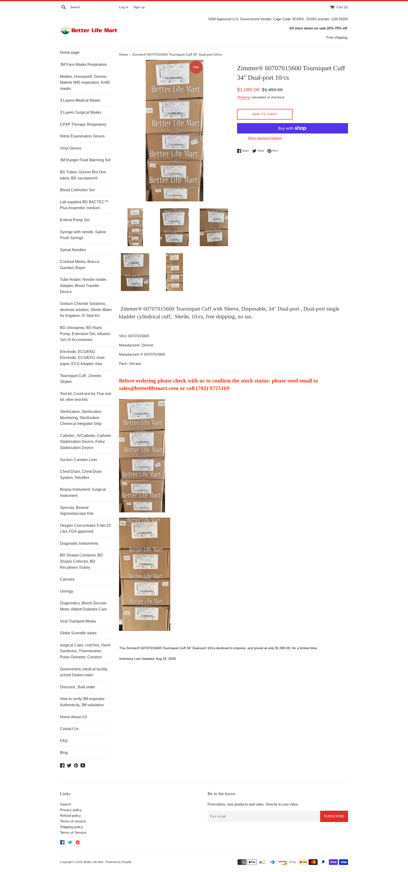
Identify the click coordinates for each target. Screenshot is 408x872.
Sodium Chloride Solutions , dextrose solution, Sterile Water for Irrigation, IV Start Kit (86, 310)
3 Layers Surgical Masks (80, 112)
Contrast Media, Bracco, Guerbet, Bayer (80, 265)
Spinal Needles (73, 250)
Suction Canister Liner (78, 460)
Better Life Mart (94, 862)
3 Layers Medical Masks (80, 100)
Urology (66, 591)
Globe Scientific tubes (78, 633)
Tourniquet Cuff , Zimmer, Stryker (81, 379)
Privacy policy (71, 810)
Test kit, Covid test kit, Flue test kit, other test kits (85, 397)
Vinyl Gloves (70, 148)
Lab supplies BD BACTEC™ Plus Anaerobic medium (84, 205)
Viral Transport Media (78, 621)
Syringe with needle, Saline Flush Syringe (83, 235)
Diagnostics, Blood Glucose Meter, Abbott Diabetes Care (83, 606)
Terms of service (73, 821)
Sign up (139, 7)
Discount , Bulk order (77, 687)
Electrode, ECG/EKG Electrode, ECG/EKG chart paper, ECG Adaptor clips (82, 358)
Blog (64, 753)
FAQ (64, 741)
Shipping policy (71, 827)
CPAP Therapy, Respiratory (83, 124)
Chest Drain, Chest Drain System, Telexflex (81, 474)
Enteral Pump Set (74, 220)
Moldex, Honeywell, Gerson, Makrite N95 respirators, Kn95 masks (85, 83)
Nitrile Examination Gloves (82, 136)
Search (65, 804)
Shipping (243, 97)
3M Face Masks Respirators (83, 64)
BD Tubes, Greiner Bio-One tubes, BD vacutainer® (83, 175)
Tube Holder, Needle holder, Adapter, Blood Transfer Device (83, 286)
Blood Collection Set (77, 190)
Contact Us (69, 729)
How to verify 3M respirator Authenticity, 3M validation (82, 702)
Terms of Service (73, 832)
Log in (123, 7)
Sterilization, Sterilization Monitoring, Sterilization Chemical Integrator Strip (81, 418)
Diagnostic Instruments (79, 543)
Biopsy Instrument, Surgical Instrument (83, 492)
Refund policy (70, 816)
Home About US (73, 717)
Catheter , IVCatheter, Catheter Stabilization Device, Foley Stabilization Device (85, 442)
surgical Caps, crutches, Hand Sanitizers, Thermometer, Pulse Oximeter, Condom (85, 651)
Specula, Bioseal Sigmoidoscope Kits (77, 511)
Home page (70, 52)
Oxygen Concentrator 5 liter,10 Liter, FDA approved (85, 528)
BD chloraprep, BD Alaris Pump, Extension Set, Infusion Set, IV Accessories (85, 334)
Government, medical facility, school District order (84, 672)
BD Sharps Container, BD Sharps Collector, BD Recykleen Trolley (81, 561)
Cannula (67, 579)
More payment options (265, 138)
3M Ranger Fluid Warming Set (85, 160)
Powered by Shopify (118, 862)
